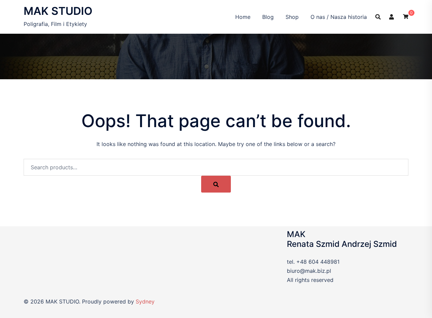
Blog (268, 16)
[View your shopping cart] (405, 16)
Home (242, 16)
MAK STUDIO (58, 11)
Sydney (145, 301)
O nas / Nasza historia (338, 16)
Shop (292, 16)
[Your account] (392, 16)
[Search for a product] (378, 17)
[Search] (216, 184)
